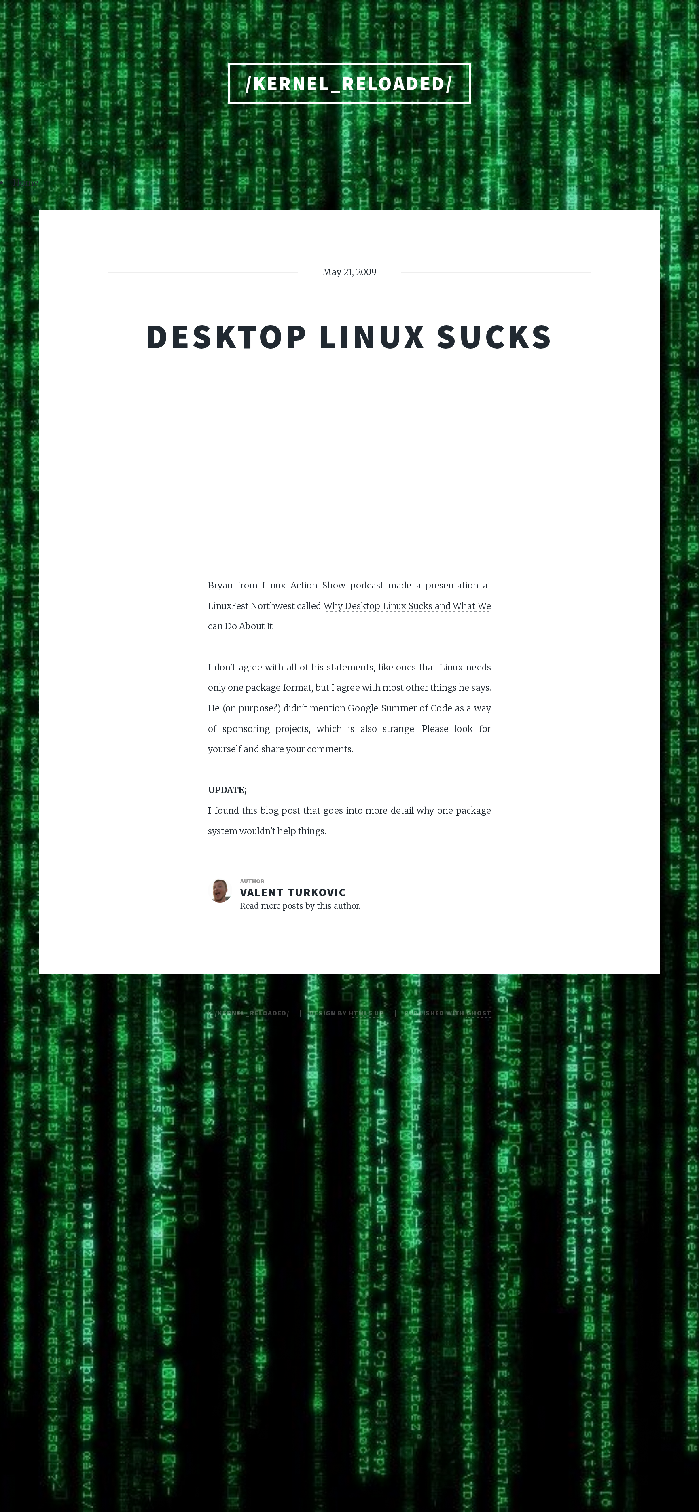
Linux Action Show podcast (322, 585)
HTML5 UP (366, 1013)
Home (25, 182)
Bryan (220, 585)
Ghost (478, 1013)
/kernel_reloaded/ (349, 83)
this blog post (271, 810)
